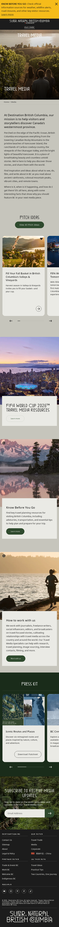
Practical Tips (37, 869)
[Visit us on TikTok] (30, 891)
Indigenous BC (9, 878)
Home (6, 102)
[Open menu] (54, 36)
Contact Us (7, 840)
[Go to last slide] (11, 321)
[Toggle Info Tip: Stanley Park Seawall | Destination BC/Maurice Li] (3, 555)
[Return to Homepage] (29, 22)
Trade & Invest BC (10, 865)
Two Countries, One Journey (44, 874)
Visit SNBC (29, 27)
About (5, 849)
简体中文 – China (43, 853)
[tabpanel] (23, 276)
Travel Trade (36, 840)
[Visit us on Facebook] (24, 891)
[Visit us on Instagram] (11, 891)
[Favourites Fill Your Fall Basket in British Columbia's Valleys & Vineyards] (41, 239)
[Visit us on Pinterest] (17, 891)
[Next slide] (50, 321)
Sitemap (6, 844)
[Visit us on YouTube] (4, 891)
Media (34, 844)
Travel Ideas (36, 865)
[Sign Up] (50, 813)
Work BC (6, 869)
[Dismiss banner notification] (56, 4)
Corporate (35, 849)
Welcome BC (7, 874)
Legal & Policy (8, 853)
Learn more (7, 14)
